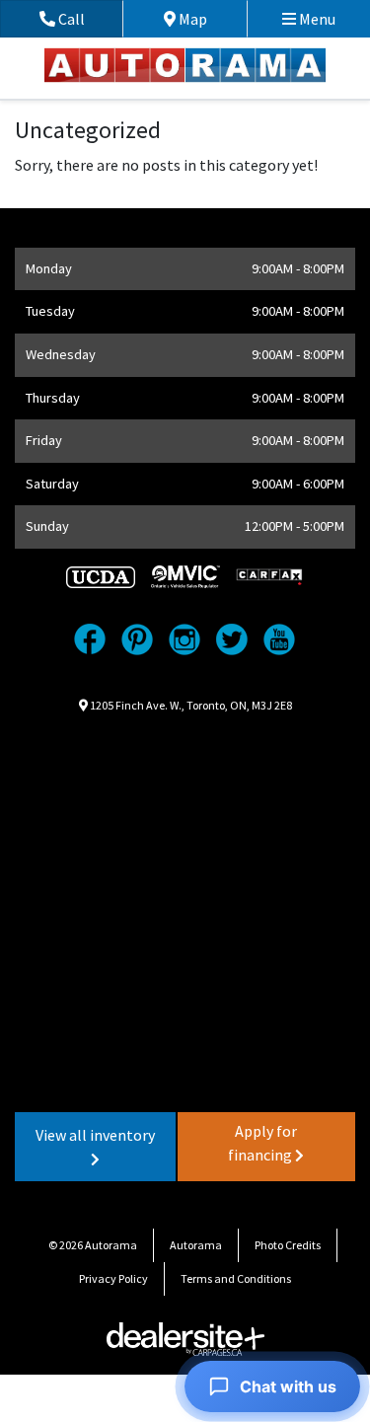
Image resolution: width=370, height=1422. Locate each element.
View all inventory (95, 1135)
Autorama (196, 1244)
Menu (315, 19)
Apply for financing (262, 1142)
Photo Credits (288, 1244)
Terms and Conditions (236, 1278)
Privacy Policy (113, 1278)
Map (207, 19)
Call (88, 19)
